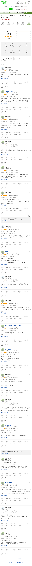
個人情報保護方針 (18, 562)
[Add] (29, 16)
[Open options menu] (30, 68)
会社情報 (11, 562)
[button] (6, 68)
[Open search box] (3, 59)
